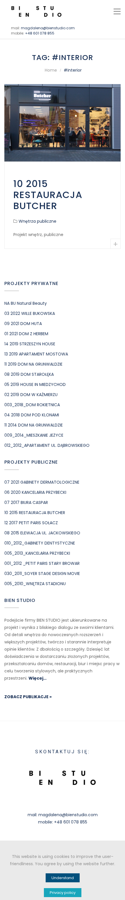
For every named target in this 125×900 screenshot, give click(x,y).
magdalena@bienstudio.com (48, 28)
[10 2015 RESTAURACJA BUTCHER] (62, 123)
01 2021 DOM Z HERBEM (26, 334)
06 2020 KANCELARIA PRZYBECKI (35, 492)
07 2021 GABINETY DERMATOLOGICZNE (41, 482)
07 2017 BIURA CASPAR (26, 502)
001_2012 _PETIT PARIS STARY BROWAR (42, 563)
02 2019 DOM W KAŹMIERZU (31, 395)
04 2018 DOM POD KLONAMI (31, 415)
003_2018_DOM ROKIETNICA (32, 405)
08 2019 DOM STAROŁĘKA (29, 374)
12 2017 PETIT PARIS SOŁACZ (31, 523)
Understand (62, 878)
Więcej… (37, 678)
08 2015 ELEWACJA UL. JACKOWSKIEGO (42, 533)
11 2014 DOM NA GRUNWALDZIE (33, 425)
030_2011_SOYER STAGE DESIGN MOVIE (42, 573)
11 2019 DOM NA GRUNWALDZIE (33, 364)
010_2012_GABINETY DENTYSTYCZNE (39, 543)
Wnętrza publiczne (37, 221)
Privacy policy (63, 892)
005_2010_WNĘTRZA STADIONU (35, 584)
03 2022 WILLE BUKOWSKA (30, 313)
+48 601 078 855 (39, 33)
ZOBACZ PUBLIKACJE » (28, 697)
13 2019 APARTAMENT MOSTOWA (36, 354)
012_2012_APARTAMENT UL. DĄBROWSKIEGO (47, 445)
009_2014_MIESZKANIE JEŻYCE (33, 435)
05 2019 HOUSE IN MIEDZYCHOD (35, 384)
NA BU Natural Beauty (25, 303)
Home (51, 70)
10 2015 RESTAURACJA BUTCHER (47, 195)
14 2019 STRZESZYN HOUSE (29, 344)
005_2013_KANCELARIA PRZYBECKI (37, 553)
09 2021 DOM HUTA (23, 323)
